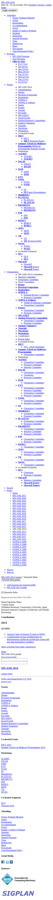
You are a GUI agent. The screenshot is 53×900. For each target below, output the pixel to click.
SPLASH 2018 (19, 518)
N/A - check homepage (34, 347)
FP (25, 190)
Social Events (24, 118)
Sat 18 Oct (23, 66)
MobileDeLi (6, 774)
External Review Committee (36, 295)
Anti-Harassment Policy (23, 51)
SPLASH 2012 (19, 534)
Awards (21, 110)
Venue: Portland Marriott (23, 18)
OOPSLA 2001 (19, 562)
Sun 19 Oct (23, 69)
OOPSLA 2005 (19, 552)
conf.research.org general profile (21, 585)
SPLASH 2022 (19, 508)
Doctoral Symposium (27, 95)
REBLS (27, 223)
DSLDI (27, 164)
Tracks (10, 84)
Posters (21, 107)
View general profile (9, 657)
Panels (21, 105)
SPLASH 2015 (19, 526)
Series (15, 493)
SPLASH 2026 (19, 498)
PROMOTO (29, 208)
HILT (26, 138)
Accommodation (19, 25)
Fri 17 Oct (22, 64)
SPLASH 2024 (19, 503)
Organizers (28, 375)
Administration (24, 90)
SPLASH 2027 (19, 495)
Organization (12, 272)
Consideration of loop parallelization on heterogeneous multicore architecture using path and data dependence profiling (28, 639)
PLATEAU (29, 200)
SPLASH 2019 (19, 516)
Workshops (23, 131)
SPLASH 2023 (19, 506)
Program (10, 54)
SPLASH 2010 (19, 539)
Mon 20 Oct (23, 72)
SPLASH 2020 (19, 513)
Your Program (18, 59)
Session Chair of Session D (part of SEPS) (26, 634)
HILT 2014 (6, 745)
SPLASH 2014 (8, 577)
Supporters (17, 36)
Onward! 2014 (7, 806)
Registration (17, 23)
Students (16, 33)
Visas (14, 41)
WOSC (27, 246)
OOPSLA (22, 100)
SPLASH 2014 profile (11, 580)
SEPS (26, 231)
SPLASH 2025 (19, 501)
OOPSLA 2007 (19, 547)
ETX (3, 766)
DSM (26, 172)
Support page (6, 682)
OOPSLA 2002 (19, 560)
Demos (21, 92)
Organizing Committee (28, 279)
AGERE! (28, 156)
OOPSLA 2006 (19, 549)
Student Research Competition (31, 120)
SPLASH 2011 (19, 536)
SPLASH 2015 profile (17, 587)
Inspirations (23, 97)
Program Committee (33, 297)
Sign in (10, 570)
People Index (24, 339)
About (15, 20)
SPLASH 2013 (19, 531)
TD (25, 238)
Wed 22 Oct (23, 77)
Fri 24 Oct (22, 82)
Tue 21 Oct (23, 74)
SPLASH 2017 (19, 521)
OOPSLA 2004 (19, 554)
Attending (11, 15)
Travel (15, 28)
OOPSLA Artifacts (26, 102)
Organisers (28, 472)
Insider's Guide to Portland (24, 31)
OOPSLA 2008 (19, 544)
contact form (6, 674)
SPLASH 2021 (19, 511)
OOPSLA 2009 (19, 542)
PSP (26, 215)
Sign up (10, 572)
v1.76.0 (27, 679)
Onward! (28, 264)
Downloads (17, 48)
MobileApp (17, 43)
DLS (26, 256)
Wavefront (22, 128)
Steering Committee (27, 277)
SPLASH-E (23, 115)
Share (3, 651)
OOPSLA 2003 (19, 557)
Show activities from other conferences (18, 647)
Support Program (20, 38)
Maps (14, 46)
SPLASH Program (20, 56)
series (18, 577)
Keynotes (22, 113)
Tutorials (22, 125)
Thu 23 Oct (23, 79)
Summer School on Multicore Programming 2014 (23, 747)
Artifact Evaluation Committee (37, 302)
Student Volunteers (26, 123)
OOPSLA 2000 (19, 565)
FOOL (27, 182)
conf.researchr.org (14, 679)
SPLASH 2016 (19, 524)
